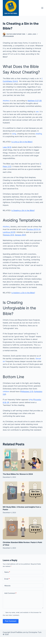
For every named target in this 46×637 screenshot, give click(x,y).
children (6, 391)
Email (7, 579)
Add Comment (10, 593)
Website (7, 586)
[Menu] (42, 8)
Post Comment (10, 621)
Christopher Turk (34, 632)
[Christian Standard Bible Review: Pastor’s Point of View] (23, 528)
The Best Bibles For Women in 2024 (18, 474)
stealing (39, 134)
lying (14, 134)
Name (7, 572)
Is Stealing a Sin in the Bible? (23, 210)
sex (37, 111)
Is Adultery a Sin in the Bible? (23, 293)
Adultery (6, 101)
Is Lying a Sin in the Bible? (22, 142)
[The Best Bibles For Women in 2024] (23, 460)
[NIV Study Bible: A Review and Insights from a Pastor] (23, 492)
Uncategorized (8, 36)
